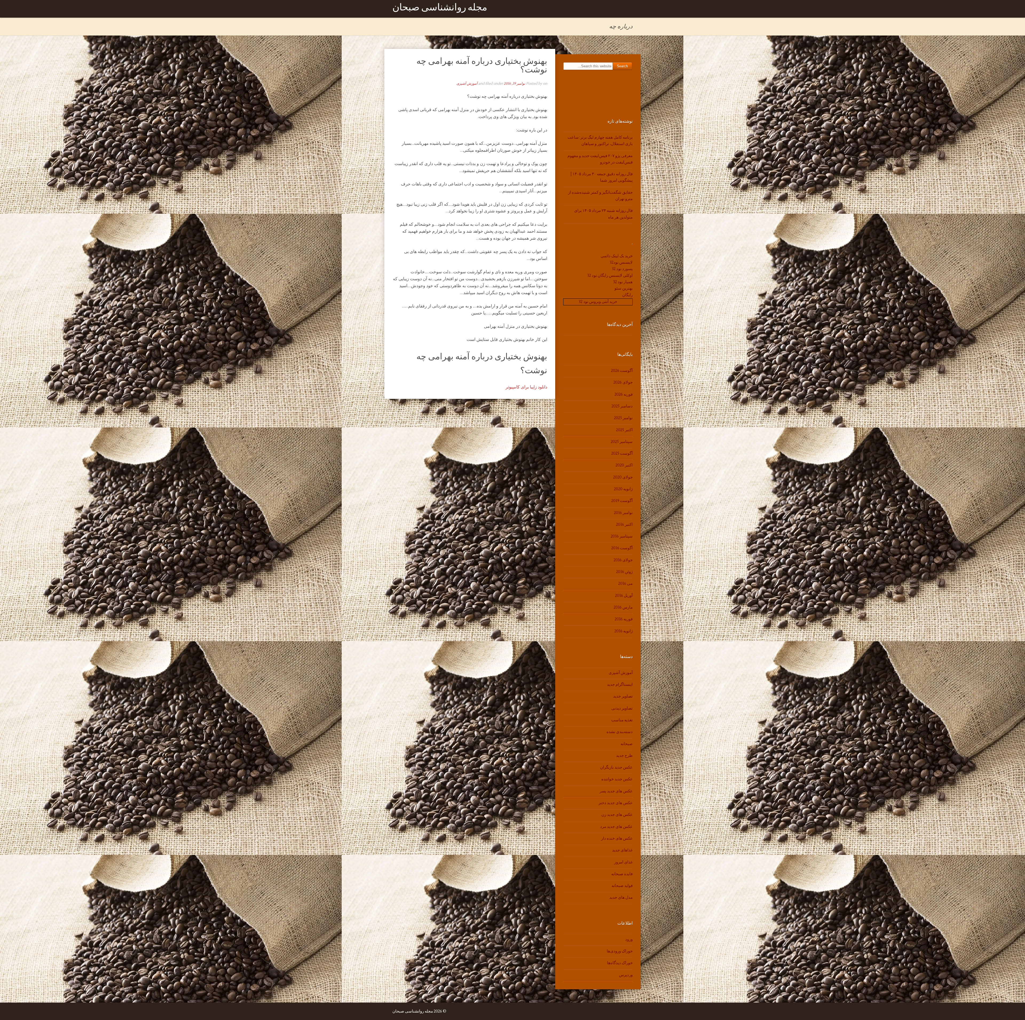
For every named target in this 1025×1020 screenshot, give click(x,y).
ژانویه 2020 (623, 489)
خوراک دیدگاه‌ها (620, 963)
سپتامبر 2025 (622, 441)
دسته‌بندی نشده (619, 731)
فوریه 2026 (623, 394)
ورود (629, 939)
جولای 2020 (623, 477)
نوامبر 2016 (623, 512)
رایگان (627, 295)
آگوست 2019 (622, 500)
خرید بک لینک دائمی (617, 256)
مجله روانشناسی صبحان (439, 9)
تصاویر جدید (623, 696)
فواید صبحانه (622, 885)
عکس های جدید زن (617, 814)
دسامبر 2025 (622, 406)
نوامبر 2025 (623, 418)
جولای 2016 (623, 560)
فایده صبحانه (622, 874)
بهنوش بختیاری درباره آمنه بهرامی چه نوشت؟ (481, 65)
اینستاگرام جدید (620, 684)
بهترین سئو (623, 288)
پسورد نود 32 (622, 268)
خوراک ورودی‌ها (620, 951)
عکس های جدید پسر (616, 791)
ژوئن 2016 (624, 571)
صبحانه (627, 743)
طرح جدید (624, 755)
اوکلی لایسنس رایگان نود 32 (610, 275)
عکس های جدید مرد (616, 826)
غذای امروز (623, 862)
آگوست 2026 (622, 370)
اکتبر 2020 (624, 465)
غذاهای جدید (622, 850)
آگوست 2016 (622, 548)
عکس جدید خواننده (617, 779)
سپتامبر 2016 (622, 536)
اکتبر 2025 (624, 430)
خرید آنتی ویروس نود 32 (598, 301)
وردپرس (626, 975)
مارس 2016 (623, 607)
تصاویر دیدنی (622, 708)
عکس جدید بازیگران (616, 767)
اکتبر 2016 (624, 524)
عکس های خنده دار (617, 838)
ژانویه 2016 (623, 631)
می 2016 (625, 583)
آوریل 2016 (624, 595)
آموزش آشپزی (467, 83)
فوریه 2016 (624, 619)
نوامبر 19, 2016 (514, 83)
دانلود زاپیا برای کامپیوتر (526, 387)
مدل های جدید (621, 897)
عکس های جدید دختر (615, 802)
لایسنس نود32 (621, 262)
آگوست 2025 (622, 453)
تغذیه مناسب (622, 720)
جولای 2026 (623, 382)
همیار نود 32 (623, 282)
